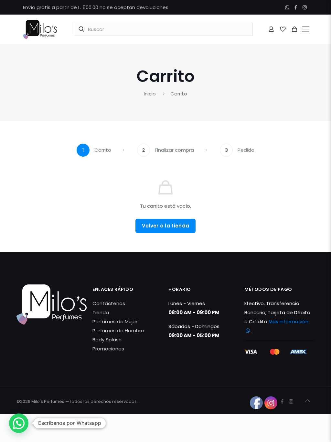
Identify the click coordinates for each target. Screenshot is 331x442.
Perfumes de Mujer (114, 321)
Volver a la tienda (165, 225)
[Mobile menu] (305, 29)
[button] (18, 423)
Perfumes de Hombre (118, 330)
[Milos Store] (40, 29)
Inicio (150, 93)
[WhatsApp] (287, 7)
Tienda (100, 312)
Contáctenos (108, 303)
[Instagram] (304, 7)
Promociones (108, 348)
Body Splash (107, 339)
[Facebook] (296, 7)
